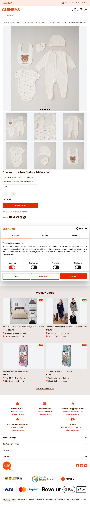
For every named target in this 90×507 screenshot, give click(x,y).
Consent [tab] (15, 235)
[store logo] (11, 9)
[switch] (34, 267)
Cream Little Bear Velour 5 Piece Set (75, 22)
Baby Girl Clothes (54, 22)
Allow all (73, 276)
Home (5, 22)
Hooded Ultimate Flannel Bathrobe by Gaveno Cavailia (66, 327)
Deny (16, 276)
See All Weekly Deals (45, 388)
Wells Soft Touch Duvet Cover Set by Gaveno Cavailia (23, 327)
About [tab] (74, 235)
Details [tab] (45, 235)
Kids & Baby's (14, 22)
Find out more (17, 414)
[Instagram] (81, 465)
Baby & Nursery (28, 22)
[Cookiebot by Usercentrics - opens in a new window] (77, 229)
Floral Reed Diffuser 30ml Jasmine (59, 371)
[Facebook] (77, 465)
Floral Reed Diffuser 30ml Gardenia (16, 371)
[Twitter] (85, 465)
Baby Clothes (40, 22)
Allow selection (45, 276)
